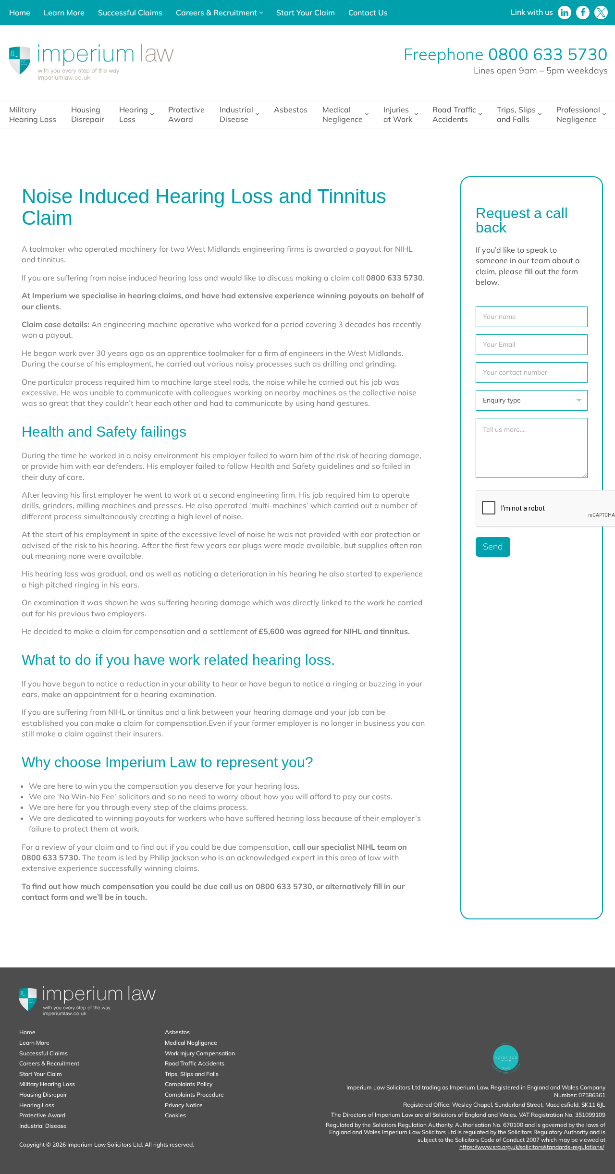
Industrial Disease (43, 1125)
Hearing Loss (36, 1105)
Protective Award (186, 114)
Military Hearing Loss (32, 114)
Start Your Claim (305, 12)
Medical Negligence (191, 1042)
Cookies (175, 1115)
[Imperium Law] (91, 62)
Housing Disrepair (87, 114)
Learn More (64, 12)
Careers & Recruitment (49, 1063)
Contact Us (368, 12)
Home (19, 12)
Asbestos (291, 109)
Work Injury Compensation (200, 1053)
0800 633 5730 (548, 54)
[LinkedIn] (564, 12)
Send (493, 546)
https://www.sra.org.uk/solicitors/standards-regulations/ (531, 1146)
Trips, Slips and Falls (192, 1073)
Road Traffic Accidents (194, 1063)
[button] (261, 12)
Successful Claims (130, 12)
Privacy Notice (184, 1105)
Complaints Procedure (194, 1094)
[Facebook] (583, 12)
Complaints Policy (188, 1084)
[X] (601, 12)
